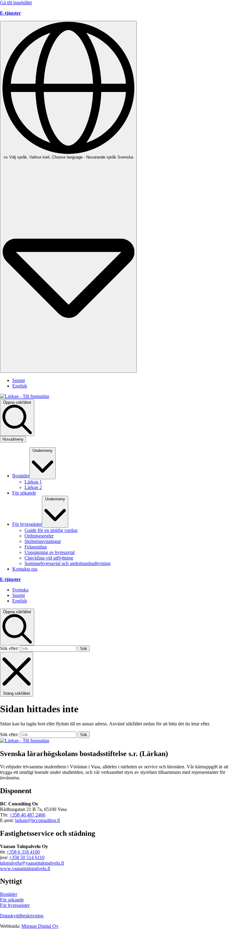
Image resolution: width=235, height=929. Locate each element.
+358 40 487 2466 (27, 814)
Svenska (20, 589)
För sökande (12, 899)
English (19, 385)
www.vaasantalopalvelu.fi (25, 868)
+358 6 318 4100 (23, 851)
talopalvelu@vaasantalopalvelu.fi (32, 863)
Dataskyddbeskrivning (21, 915)
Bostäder (8, 894)
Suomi (18, 380)
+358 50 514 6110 (26, 857)
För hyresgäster (15, 905)
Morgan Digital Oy (39, 926)
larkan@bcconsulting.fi (37, 820)
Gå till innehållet (16, 2)
